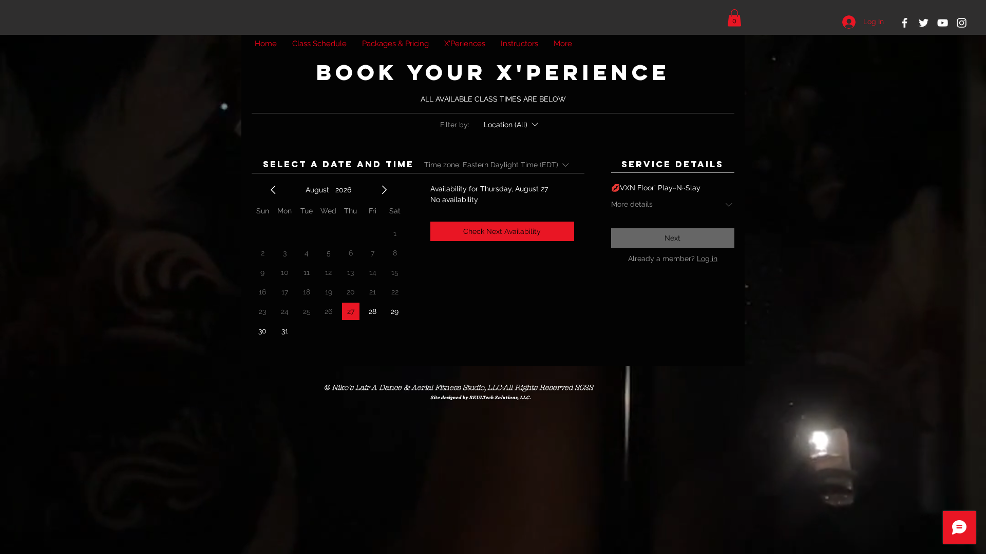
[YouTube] (942, 22)
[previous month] (273, 190)
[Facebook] (904, 22)
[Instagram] (961, 22)
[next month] (384, 190)
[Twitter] (923, 22)
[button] (734, 17)
